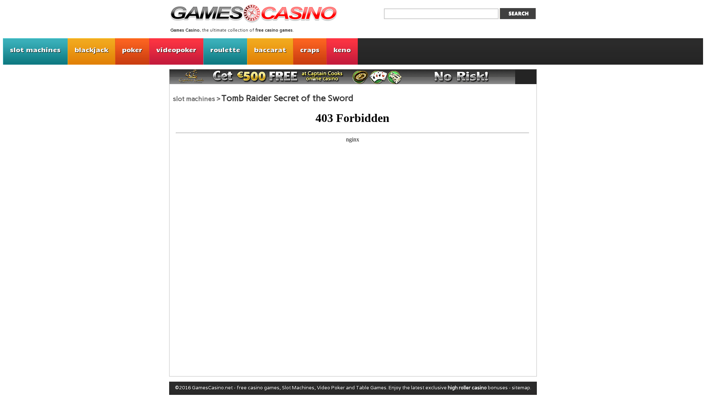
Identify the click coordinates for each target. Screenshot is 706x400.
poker (132, 50)
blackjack (91, 50)
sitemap (521, 388)
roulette (225, 50)
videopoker (176, 50)
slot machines (35, 50)
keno (342, 50)
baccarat (270, 50)
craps (310, 50)
